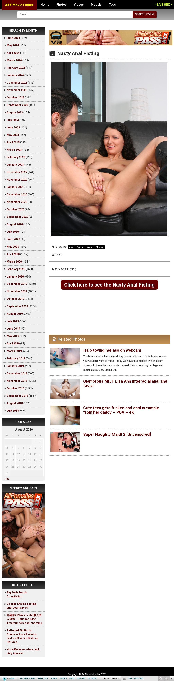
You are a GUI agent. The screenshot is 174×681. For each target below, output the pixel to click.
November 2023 (17, 90)
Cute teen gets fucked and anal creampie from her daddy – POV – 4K (121, 410)
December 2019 (17, 283)
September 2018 (17, 395)
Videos (79, 4)
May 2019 (13, 336)
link (171, 628)
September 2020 (17, 216)
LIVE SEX (163, 4)
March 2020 (14, 261)
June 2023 (13, 127)
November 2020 (17, 202)
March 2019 (14, 351)
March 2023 (14, 149)
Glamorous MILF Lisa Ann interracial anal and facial (125, 383)
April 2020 (13, 254)
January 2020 (15, 276)
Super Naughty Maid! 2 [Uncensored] (117, 434)
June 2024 (13, 38)
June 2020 (13, 239)
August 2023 (15, 112)
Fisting (80, 247)
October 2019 (15, 298)
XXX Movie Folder (19, 5)
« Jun (6, 479)
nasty (89, 247)
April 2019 (13, 343)
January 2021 (15, 187)
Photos (61, 4)
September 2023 (17, 105)
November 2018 (17, 380)
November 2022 (17, 179)
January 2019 (15, 366)
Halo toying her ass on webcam (112, 350)
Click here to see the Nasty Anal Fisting (109, 285)
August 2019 (15, 313)
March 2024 (14, 60)
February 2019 (16, 358)
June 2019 (13, 328)
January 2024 (15, 75)
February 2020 (16, 269)
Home (45, 4)
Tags (112, 4)
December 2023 (17, 82)
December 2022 (17, 172)
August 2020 (15, 224)
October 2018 (15, 388)
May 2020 (13, 246)
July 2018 (13, 410)
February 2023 (16, 157)
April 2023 (13, 142)
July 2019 (13, 321)
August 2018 (15, 403)
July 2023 (13, 120)
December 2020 (17, 194)
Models (96, 4)
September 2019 (17, 306)
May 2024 (13, 45)
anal (71, 247)
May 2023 (13, 135)
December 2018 (17, 373)
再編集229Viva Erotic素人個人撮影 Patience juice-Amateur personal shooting (24, 619)
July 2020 (13, 231)
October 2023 (15, 97)
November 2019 (17, 291)
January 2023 (15, 164)
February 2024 (16, 67)
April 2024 (13, 52)
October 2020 (15, 209)
